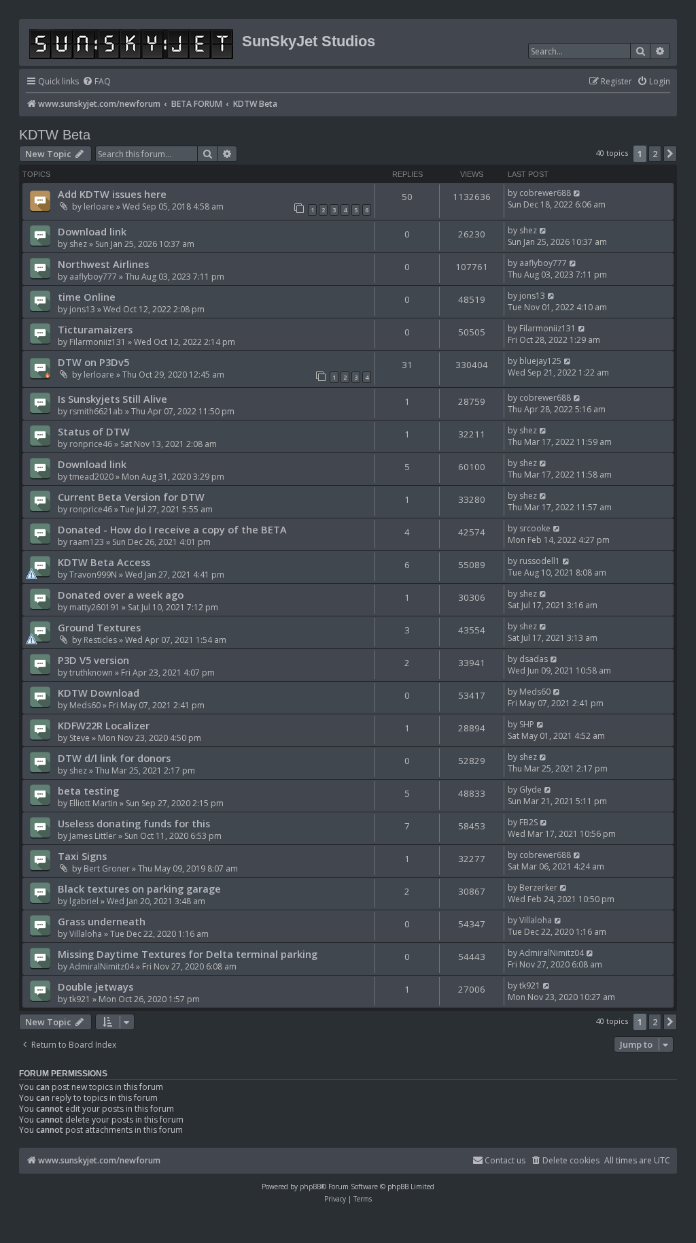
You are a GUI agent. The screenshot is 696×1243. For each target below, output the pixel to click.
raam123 (86, 542)
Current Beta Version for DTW (131, 496)
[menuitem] (96, 82)
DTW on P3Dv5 (93, 362)
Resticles (100, 640)
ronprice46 (90, 444)
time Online (87, 296)
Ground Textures (99, 627)
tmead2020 (91, 476)
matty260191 (94, 607)
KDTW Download (98, 692)
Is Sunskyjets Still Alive (112, 398)
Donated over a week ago (121, 594)
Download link (92, 231)
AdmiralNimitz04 (101, 966)
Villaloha (85, 934)
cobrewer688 (545, 193)
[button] (670, 154)
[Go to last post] (577, 193)
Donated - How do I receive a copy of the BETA (172, 529)
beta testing (88, 790)
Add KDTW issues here (112, 194)
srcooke (535, 528)
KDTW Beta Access (104, 562)
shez (78, 244)
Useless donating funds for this (134, 823)
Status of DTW (94, 431)
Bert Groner (107, 868)
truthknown (91, 672)
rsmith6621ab (96, 411)
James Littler (92, 836)
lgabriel (84, 901)
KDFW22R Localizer (104, 725)
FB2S (528, 822)
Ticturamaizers (95, 329)
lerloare (99, 206)
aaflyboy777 (93, 276)
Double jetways (95, 986)
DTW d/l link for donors (114, 758)
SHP (526, 724)
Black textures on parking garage (139, 888)
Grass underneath (101, 921)
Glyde (530, 789)
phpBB (310, 1186)
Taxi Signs (82, 856)
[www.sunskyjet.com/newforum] (132, 41)
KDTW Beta (54, 134)
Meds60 (85, 705)
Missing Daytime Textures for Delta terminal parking (187, 954)
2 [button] (654, 154)
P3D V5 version (93, 660)
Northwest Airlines (103, 264)
